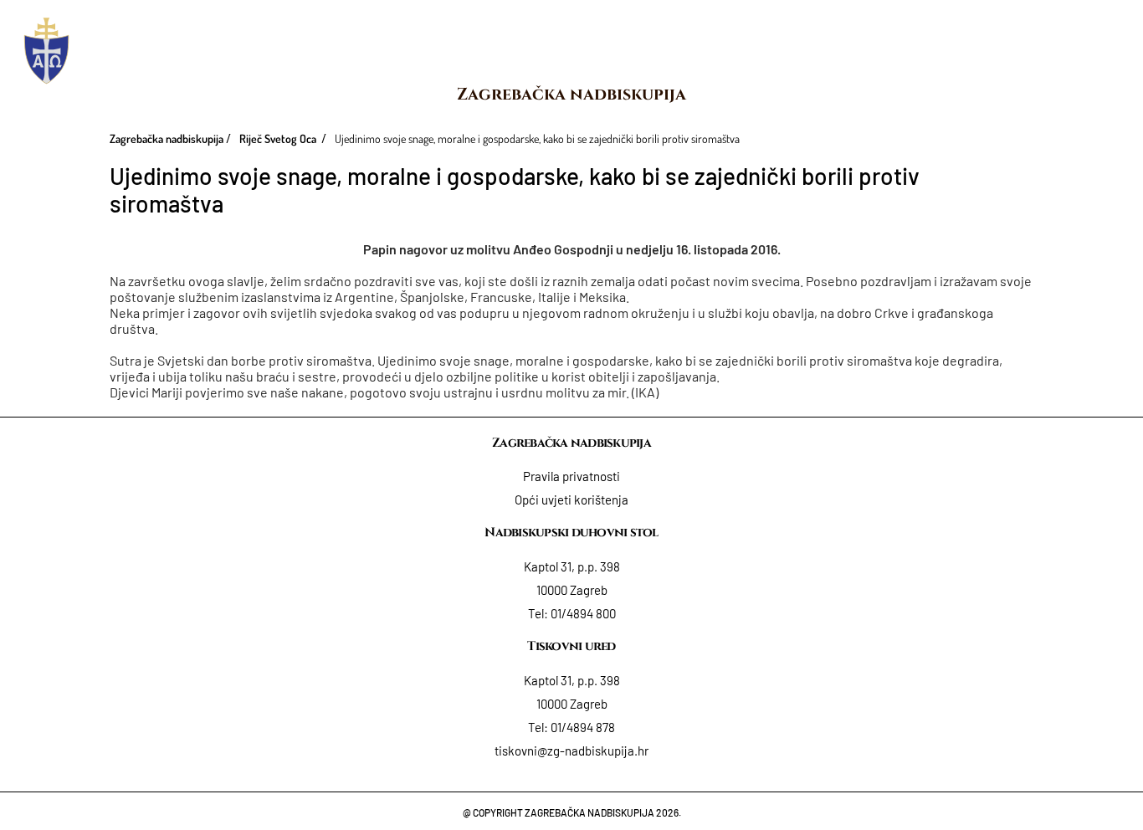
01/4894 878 (583, 727)
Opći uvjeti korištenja (571, 499)
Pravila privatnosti (571, 476)
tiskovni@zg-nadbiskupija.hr (571, 750)
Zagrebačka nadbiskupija (571, 94)
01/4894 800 (583, 613)
